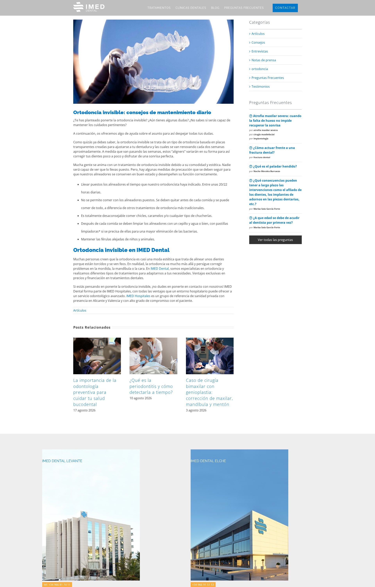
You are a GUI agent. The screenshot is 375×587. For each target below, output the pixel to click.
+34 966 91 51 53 (203, 584)
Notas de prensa (264, 60)
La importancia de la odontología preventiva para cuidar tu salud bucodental (94, 392)
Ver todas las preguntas (275, 240)
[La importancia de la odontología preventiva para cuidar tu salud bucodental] (97, 340)
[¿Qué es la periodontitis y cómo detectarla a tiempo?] (153, 340)
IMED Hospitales (138, 296)
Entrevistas (260, 51)
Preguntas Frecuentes (268, 78)
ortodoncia (260, 69)
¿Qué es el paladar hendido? (274, 166)
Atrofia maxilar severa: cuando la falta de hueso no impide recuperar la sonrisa (275, 120)
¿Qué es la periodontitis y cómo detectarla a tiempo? (151, 386)
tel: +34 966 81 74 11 (57, 584)
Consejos (258, 42)
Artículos (79, 310)
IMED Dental (159, 268)
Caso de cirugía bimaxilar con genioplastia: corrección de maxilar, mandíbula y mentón (209, 392)
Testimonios (261, 86)
